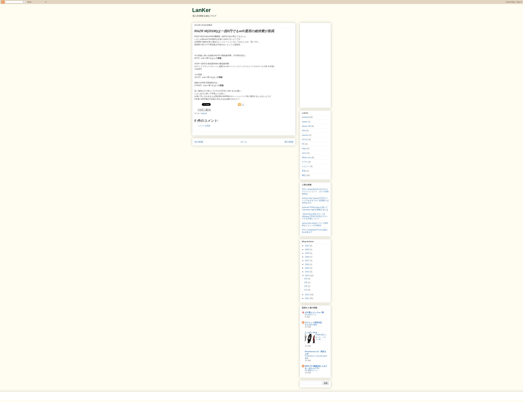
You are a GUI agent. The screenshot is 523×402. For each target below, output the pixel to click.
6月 (306, 279)
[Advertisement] (315, 65)
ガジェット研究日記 (313, 322)
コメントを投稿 (204, 126)
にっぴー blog (311, 332)
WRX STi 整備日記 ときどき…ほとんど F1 (316, 367)
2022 (307, 246)
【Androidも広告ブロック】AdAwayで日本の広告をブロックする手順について (315, 216)
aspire (304, 122)
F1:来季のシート (311, 370)
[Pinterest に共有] (209, 110)
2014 (307, 272)
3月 (306, 282)
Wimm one (306, 157)
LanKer (201, 10)
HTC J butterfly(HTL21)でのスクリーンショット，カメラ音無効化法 (315, 191)
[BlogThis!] (201, 110)
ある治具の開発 (311, 325)
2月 (306, 286)
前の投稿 (289, 142)
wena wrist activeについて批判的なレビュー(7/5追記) (315, 224)
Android (204, 113)
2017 (307, 260)
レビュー (306, 166)
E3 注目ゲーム (310, 315)
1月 (306, 290)
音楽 (304, 171)
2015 (307, 268)
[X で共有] (204, 110)
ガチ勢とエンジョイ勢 (314, 312)
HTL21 (305, 139)
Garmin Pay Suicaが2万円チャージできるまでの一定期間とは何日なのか (315, 200)
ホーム (244, 142)
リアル (305, 162)
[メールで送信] (199, 110)
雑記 (304, 175)
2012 (307, 294)
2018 (307, 257)
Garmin (305, 135)
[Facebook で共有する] (207, 110)
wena (304, 153)
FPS (304, 131)
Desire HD (306, 126)
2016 (307, 264)
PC (303, 144)
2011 (307, 298)
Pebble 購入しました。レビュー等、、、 (321, 337)
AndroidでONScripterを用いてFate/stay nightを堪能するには (315, 208)
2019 (307, 253)
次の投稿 (198, 142)
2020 (307, 249)
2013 (307, 275)
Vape (304, 148)
